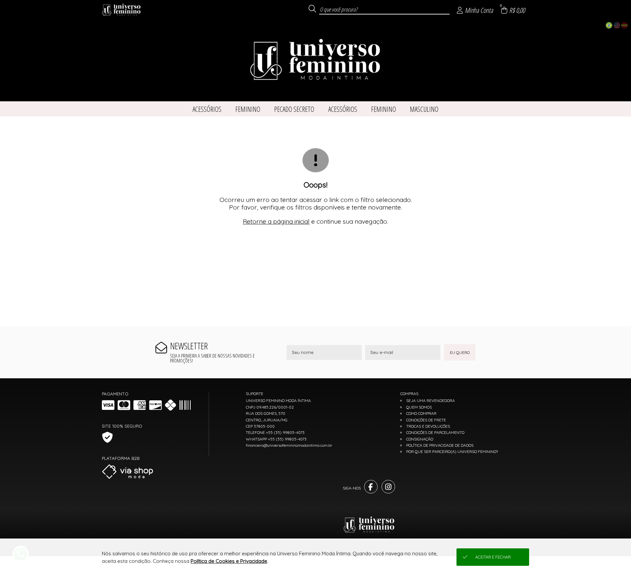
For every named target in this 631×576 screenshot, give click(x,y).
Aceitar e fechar (493, 557)
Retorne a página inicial (276, 221)
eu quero (460, 352)
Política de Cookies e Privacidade (229, 561)
